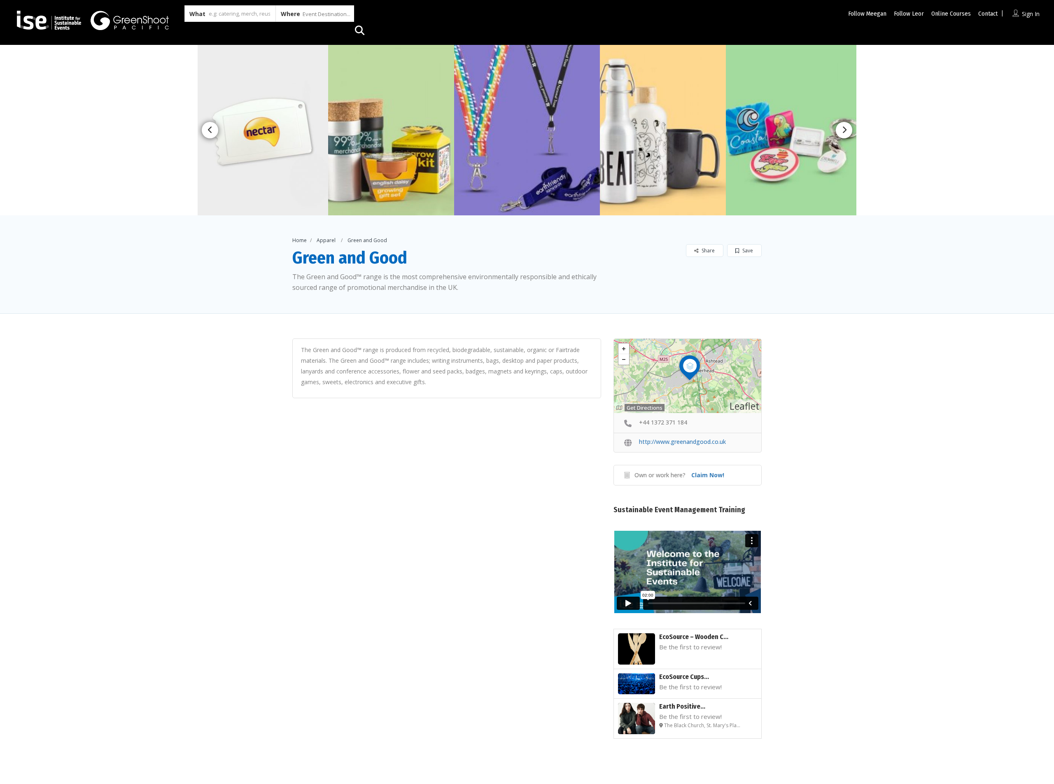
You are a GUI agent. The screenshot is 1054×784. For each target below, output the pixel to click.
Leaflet (744, 406)
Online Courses (951, 13)
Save (747, 250)
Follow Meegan (867, 13)
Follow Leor (909, 13)
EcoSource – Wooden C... (693, 637)
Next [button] (844, 130)
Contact (988, 13)
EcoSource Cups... (684, 677)
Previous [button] (210, 130)
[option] (394, 130)
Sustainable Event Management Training (679, 509)
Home (299, 240)
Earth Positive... (682, 706)
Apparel (326, 240)
